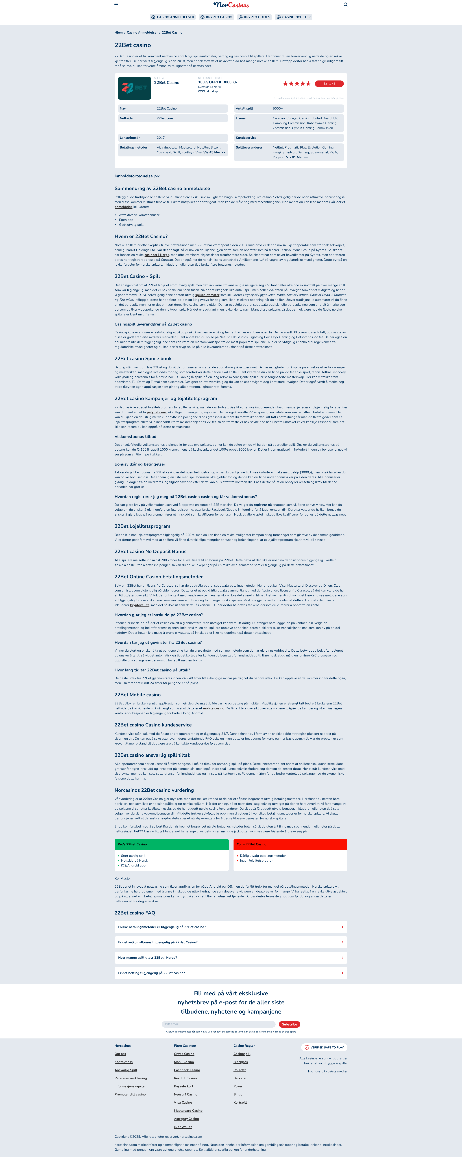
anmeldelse (123, 207)
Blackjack (241, 1062)
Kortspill (240, 1102)
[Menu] (116, 4)
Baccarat (240, 1078)
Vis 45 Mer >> (214, 152)
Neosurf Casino (185, 1094)
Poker (238, 1086)
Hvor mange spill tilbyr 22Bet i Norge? (147, 957)
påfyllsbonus (157, 412)
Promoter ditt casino (130, 1094)
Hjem (119, 32)
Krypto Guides (257, 17)
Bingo (238, 1094)
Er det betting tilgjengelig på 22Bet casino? (151, 973)
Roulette (240, 1070)
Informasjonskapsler (130, 1086)
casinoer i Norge (157, 255)
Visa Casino (183, 1102)
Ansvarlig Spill (126, 1070)
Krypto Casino (219, 17)
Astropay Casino (186, 1119)
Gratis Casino (184, 1054)
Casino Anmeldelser (175, 17)
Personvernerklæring (131, 1078)
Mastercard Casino (188, 1110)
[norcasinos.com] (231, 5)
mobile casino (213, 708)
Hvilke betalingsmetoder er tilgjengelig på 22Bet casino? (162, 927)
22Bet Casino (172, 32)
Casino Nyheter (296, 17)
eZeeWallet (183, 1127)
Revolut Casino (185, 1078)
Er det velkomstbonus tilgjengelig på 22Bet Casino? (157, 942)
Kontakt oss (124, 1062)
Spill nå (329, 84)
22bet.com (165, 118)
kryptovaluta (139, 605)
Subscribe (289, 1024)
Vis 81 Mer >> (297, 157)
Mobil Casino (184, 1062)
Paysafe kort (183, 1086)
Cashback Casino (187, 1070)
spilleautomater (207, 295)
